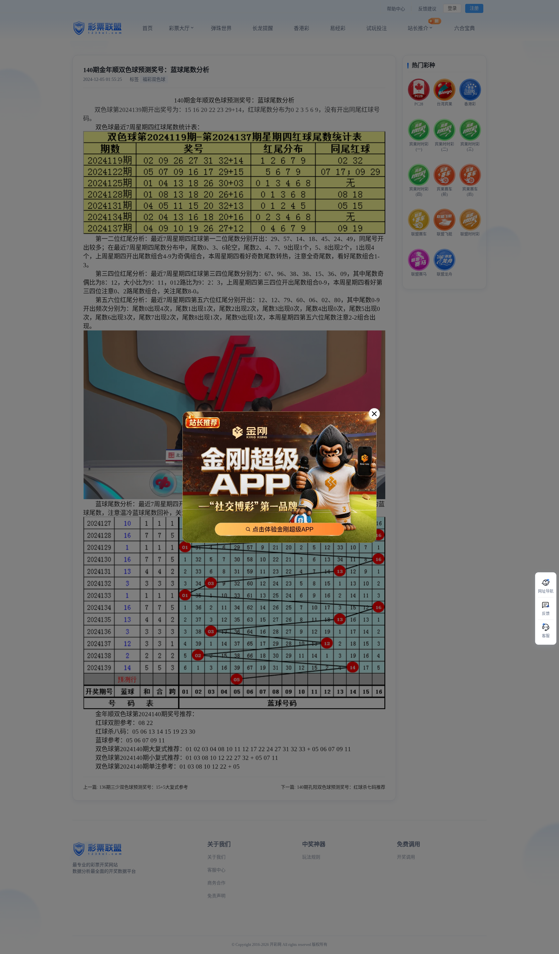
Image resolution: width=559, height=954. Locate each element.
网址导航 (546, 591)
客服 (546, 636)
